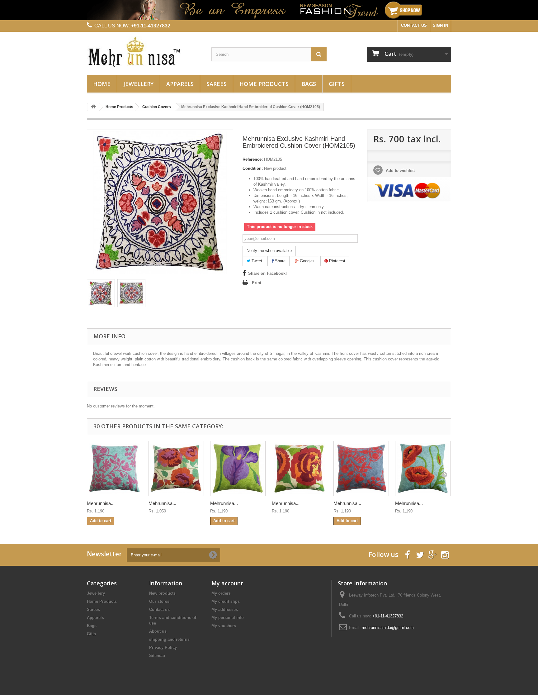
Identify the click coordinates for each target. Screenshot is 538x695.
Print (256, 282)
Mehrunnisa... (101, 503)
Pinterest (336, 261)
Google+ (307, 261)
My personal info (227, 617)
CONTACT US (414, 25)
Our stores (159, 601)
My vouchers (223, 625)
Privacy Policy (163, 647)
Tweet (256, 261)
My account (227, 583)
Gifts (337, 84)
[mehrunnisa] (144, 51)
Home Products (264, 84)
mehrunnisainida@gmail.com (388, 627)
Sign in (440, 25)
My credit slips (225, 601)
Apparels (180, 84)
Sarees (216, 84)
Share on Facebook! (267, 273)
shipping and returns (169, 639)
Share (280, 261)
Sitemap (157, 655)
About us (158, 631)
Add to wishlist (400, 170)
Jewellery (138, 84)
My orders (221, 593)
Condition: (253, 168)
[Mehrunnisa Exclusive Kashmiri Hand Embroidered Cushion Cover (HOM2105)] (101, 293)
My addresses (224, 609)
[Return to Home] (93, 107)
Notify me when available (269, 250)
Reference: (253, 159)
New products (162, 593)
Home (102, 84)
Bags (308, 84)
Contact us (159, 609)
